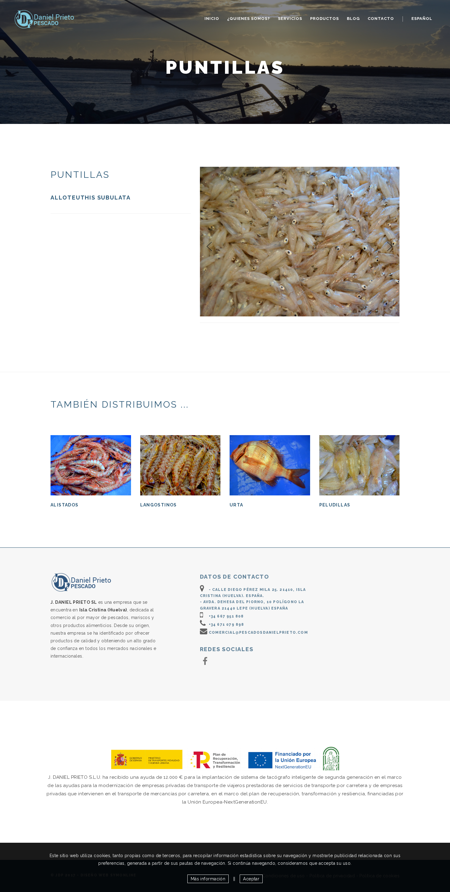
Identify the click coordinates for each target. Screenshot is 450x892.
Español (421, 18)
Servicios (290, 18)
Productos (324, 18)
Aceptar (251, 878)
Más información (208, 878)
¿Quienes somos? (248, 18)
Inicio (211, 18)
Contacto (381, 18)
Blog (353, 18)
